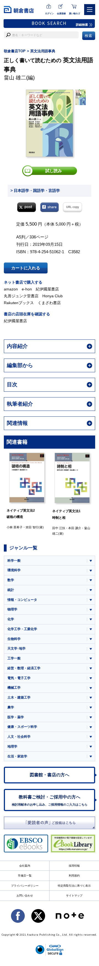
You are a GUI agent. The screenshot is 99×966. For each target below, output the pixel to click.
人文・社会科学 (19, 737)
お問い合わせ (24, 895)
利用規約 (74, 875)
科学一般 (14, 561)
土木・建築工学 (19, 697)
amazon (11, 289)
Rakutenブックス (19, 303)
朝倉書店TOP (15, 51)
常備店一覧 (25, 875)
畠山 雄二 (15, 77)
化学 (10, 619)
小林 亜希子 (84, 527)
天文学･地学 (16, 648)
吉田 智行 (10, 527)
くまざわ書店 (49, 303)
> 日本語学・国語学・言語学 (35, 190)
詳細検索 (82, 24)
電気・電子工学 (19, 678)
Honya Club (52, 296)
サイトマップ (74, 895)
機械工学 (14, 688)
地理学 (12, 746)
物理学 (12, 609)
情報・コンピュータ (22, 600)
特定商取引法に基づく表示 (74, 885)
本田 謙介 (53, 528)
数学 (10, 580)
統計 (10, 590)
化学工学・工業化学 (22, 629)
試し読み (53, 170)
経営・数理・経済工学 (23, 668)
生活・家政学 (17, 756)
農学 (10, 707)
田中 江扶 (37, 528)
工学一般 (14, 658)
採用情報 (74, 865)
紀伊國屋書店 (47, 289)
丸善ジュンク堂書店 (21, 296)
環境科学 (14, 570)
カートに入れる (25, 268)
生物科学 (14, 639)
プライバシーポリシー (24, 885)
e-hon (27, 289)
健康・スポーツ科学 (22, 727)
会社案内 (24, 865)
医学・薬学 (15, 717)
